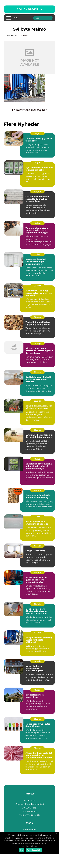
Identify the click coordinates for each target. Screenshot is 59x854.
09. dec (37, 285)
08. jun (37, 191)
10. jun (37, 459)
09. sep (37, 372)
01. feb (37, 661)
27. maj (37, 516)
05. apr (37, 546)
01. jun (37, 223)
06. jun (37, 490)
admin (24, 35)
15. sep (37, 343)
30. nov (37, 317)
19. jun (37, 162)
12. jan (37, 254)
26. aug (37, 430)
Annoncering (29, 829)
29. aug (37, 401)
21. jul (37, 133)
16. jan (37, 690)
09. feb (37, 572)
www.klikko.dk (32, 815)
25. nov (37, 719)
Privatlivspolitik (33, 850)
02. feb (37, 604)
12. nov (37, 748)
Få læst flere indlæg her (29, 110)
